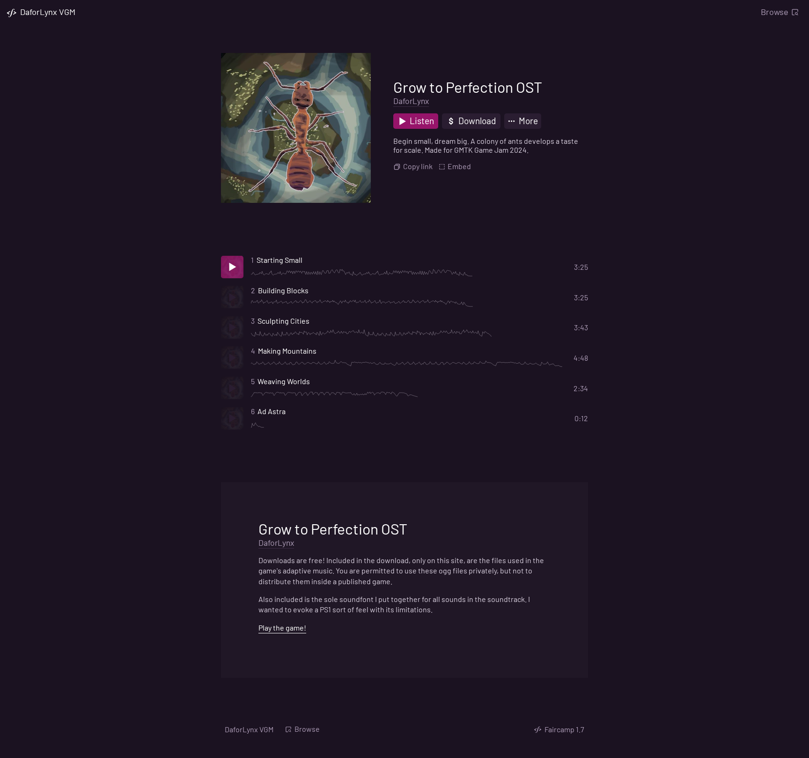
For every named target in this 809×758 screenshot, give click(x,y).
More (527, 120)
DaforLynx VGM (249, 729)
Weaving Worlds (283, 381)
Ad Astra (271, 411)
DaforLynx (411, 101)
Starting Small (279, 259)
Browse (774, 12)
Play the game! (282, 627)
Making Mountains (287, 350)
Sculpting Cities (283, 320)
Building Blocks (283, 290)
